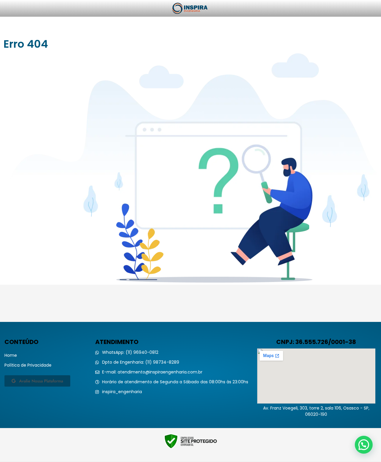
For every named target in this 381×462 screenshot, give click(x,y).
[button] (364, 445)
